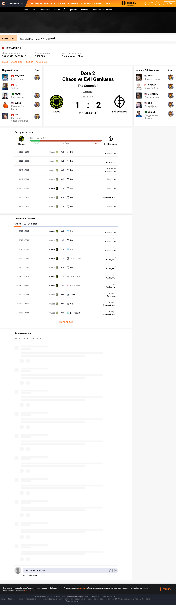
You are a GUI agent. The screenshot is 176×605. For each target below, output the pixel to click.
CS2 (34, 10)
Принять (167, 589)
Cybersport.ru (71, 601)
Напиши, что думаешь (35, 570)
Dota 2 (26, 10)
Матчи (61, 3)
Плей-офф (88, 91)
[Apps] (145, 3)
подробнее (82, 588)
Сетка (5, 61)
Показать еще (66, 322)
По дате (18, 338)
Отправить (115, 570)
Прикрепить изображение (110, 570)
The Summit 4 (13, 47)
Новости (29, 61)
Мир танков (45, 10)
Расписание (16, 61)
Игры (107, 3)
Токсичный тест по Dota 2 (102, 10)
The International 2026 (42, 3)
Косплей (84, 10)
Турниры (73, 3)
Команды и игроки (91, 3)
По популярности (32, 338)
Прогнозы (73, 10)
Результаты (41, 61)
